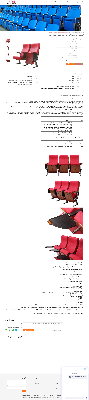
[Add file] (86, 397)
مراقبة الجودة (45, 1)
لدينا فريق (56, 388)
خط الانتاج (37, 381)
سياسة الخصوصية (26, 395)
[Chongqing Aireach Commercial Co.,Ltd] (11, 2)
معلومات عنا (61, 1)
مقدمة (57, 381)
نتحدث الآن (27, 1)
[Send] (63, 397)
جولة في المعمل (54, 1)
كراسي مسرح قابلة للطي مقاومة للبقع (55, 313)
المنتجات (59, 395)
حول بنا (51, 395)
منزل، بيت (74, 1)
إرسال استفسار (28, 330)
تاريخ (57, 383)
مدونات (33, 1)
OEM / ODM (36, 383)
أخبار (45, 395)
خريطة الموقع (37, 395)
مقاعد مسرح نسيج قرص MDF (40, 313)
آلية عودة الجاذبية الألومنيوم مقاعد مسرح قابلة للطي (58, 32)
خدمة (57, 386)
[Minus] (63, 369)
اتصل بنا (38, 1)
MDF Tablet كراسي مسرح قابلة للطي (72, 313)
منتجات (68, 1)
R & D (37, 386)
